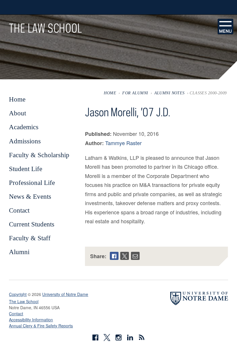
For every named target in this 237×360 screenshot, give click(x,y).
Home (110, 93)
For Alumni (135, 93)
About (17, 113)
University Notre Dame (52, 7)
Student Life (25, 168)
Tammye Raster (123, 143)
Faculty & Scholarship (39, 155)
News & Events (30, 196)
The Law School (45, 28)
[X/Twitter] (124, 256)
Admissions (25, 141)
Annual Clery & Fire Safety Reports (41, 326)
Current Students (31, 224)
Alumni (19, 252)
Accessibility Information (31, 319)
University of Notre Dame (65, 294)
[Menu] (225, 26)
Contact (19, 210)
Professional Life (32, 182)
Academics (23, 127)
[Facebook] (114, 256)
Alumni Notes (169, 93)
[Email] (135, 256)
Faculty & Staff (30, 238)
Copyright (18, 294)
